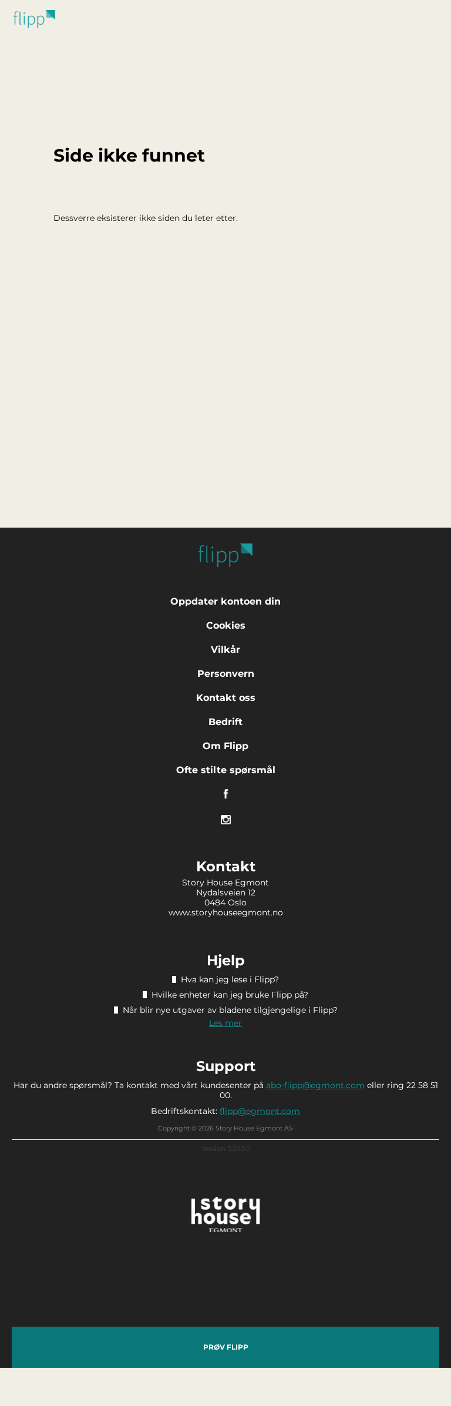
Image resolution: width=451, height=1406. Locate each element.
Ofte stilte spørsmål (225, 770)
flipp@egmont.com (260, 1111)
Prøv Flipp (225, 1347)
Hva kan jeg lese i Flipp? (230, 979)
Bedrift (225, 721)
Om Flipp (225, 745)
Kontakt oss (225, 697)
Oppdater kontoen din (225, 601)
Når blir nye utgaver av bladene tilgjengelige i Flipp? (230, 1010)
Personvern (225, 673)
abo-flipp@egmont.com (315, 1085)
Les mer (225, 1023)
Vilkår (225, 649)
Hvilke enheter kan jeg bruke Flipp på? (230, 994)
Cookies (225, 625)
